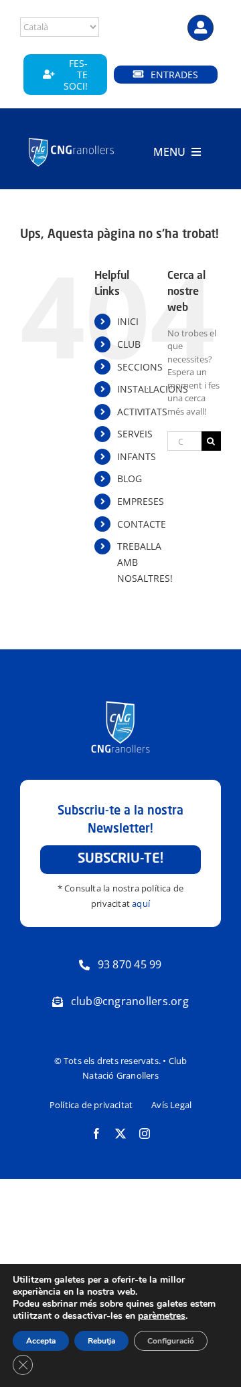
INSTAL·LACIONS (152, 389)
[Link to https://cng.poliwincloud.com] (200, 28)
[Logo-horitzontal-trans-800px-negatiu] (71, 139)
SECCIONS (140, 366)
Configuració (170, 1341)
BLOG (129, 478)
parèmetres (161, 1316)
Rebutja (101, 1341)
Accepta (41, 1341)
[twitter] (120, 1133)
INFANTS (136, 456)
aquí (141, 903)
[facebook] (96, 1133)
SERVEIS (135, 433)
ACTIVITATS (142, 411)
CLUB (129, 344)
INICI (128, 321)
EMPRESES (140, 501)
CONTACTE (141, 524)
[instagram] (144, 1133)
